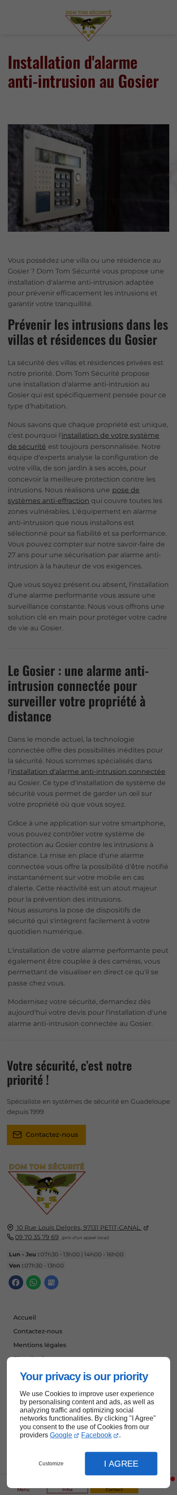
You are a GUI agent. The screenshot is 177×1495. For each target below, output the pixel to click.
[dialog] (88, 1422)
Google (61, 1435)
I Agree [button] (121, 1463)
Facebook (96, 1435)
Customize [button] (51, 1464)
